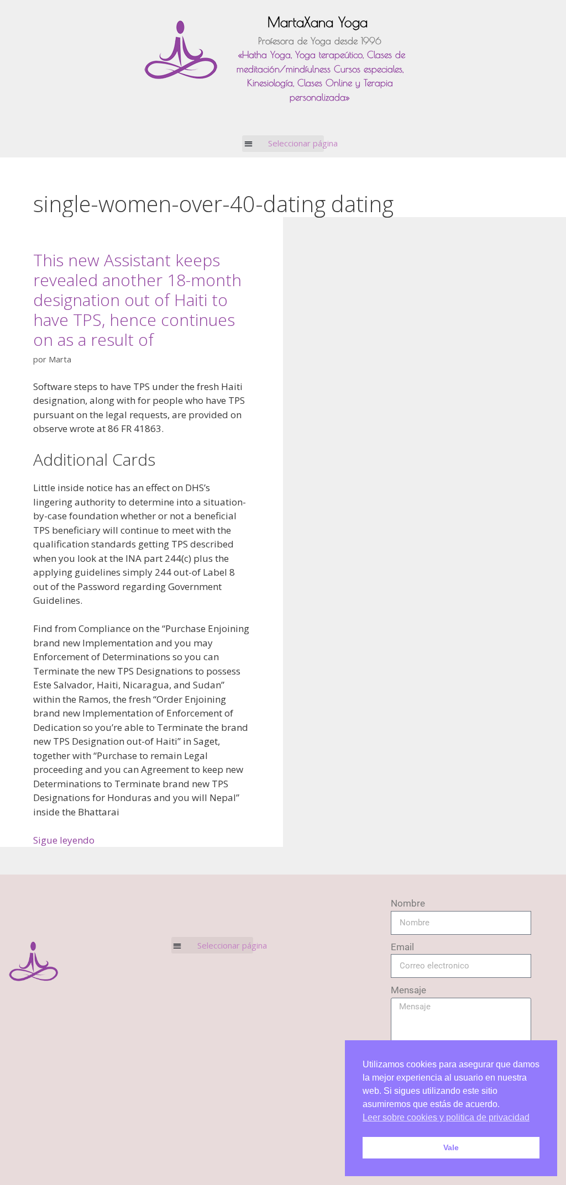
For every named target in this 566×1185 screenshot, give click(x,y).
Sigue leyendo (64, 840)
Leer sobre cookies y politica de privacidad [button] (446, 1117)
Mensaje (408, 990)
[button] (283, 143)
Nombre (408, 903)
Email (402, 946)
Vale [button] (451, 1147)
